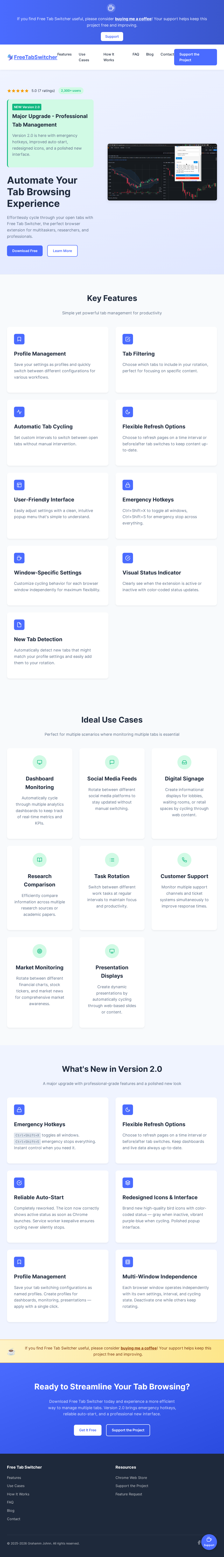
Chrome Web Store (131, 1477)
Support (112, 36)
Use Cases (84, 57)
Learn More (62, 251)
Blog (150, 54)
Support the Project (189, 57)
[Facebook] (199, 1543)
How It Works (108, 57)
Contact (167, 54)
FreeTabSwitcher (35, 57)
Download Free (24, 251)
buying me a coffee (133, 18)
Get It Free (87, 1430)
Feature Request (129, 1494)
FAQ (136, 54)
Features (64, 54)
